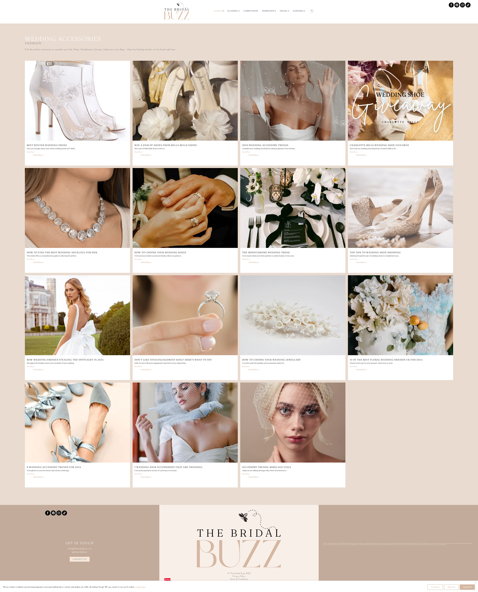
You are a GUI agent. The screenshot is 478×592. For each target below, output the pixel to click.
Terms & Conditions (239, 579)
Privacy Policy (239, 576)
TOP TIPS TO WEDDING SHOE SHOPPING (375, 252)
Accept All (467, 587)
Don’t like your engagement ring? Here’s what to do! (173, 359)
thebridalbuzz (38, 155)
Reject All (451, 587)
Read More (30, 152)
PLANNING (233, 11)
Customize (435, 587)
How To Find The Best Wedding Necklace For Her (62, 252)
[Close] (475, 582)
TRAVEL (284, 11)
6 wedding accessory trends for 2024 (54, 467)
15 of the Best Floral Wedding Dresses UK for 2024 (386, 359)
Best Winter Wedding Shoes (47, 145)
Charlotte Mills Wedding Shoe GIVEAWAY (379, 145)
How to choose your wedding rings (160, 252)
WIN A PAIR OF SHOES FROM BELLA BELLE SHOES (165, 145)
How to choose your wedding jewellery (271, 359)
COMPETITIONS (250, 11)
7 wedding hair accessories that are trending (168, 467)
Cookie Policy (140, 587)
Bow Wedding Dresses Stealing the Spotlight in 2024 (65, 359)
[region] (239, 586)
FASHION (217, 11)
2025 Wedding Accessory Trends (265, 145)
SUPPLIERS (298, 11)
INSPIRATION (268, 11)
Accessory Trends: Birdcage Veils (266, 467)
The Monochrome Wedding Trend (266, 252)
